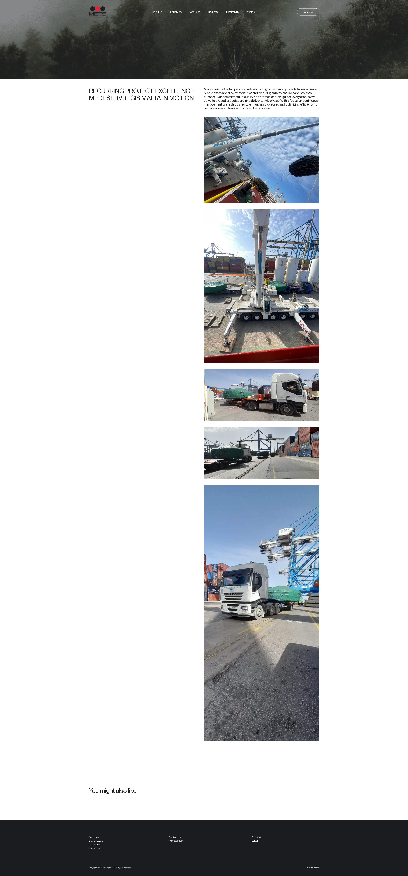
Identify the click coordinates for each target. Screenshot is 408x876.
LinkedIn (255, 841)
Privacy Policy (94, 848)
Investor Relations (96, 841)
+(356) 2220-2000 (176, 841)
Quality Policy (94, 844)
